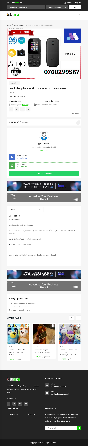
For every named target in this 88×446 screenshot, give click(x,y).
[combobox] (57, 7)
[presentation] (10, 53)
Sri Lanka (21, 96)
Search (75, 8)
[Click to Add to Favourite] (22, 109)
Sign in (69, 3)
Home (9, 25)
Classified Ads (19, 25)
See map (25, 105)
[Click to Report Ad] (28, 109)
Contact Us (13, 414)
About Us (31, 414)
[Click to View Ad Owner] (11, 109)
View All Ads (44, 150)
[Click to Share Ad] (17, 109)
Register (78, 3)
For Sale (12, 93)
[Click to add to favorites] (27, 325)
